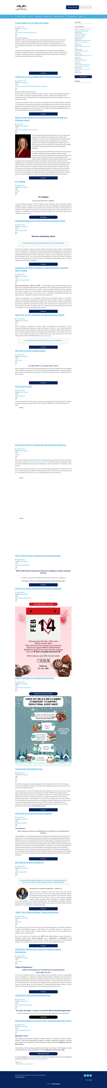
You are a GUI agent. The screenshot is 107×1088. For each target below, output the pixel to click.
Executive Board (19, 872)
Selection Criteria (28, 243)
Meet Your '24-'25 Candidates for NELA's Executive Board (39, 315)
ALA (16, 32)
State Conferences (42, 86)
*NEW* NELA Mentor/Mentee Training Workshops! (36, 912)
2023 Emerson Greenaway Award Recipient (33, 813)
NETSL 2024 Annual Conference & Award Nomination (38, 556)
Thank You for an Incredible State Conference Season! (38, 77)
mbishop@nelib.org (46, 335)
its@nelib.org (32, 472)
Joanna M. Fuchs (21, 80)
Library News (33, 32)
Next (27, 1064)
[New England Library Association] (21, 11)
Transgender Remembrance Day (28, 769)
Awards (17, 129)
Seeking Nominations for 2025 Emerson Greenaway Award (40, 221)
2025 (35, 129)
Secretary (59, 340)
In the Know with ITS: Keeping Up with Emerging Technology (40, 445)
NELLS (17, 360)
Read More (43, 73)
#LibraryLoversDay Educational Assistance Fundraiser (38, 588)
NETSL (21, 565)
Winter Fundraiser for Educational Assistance (34, 678)
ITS (16, 454)
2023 (23, 396)
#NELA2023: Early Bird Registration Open (32, 995)
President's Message (23, 32)
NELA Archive (24, 28)
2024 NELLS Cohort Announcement (30, 351)
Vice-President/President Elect (34, 340)
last (31, 1064)
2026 (35, 86)
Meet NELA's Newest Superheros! (29, 862)
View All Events (83, 76)
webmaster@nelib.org (20, 1077)
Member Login (71, 7)
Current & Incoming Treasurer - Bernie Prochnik (50, 882)
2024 (20, 360)
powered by (49, 1083)
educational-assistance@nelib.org (38, 1059)
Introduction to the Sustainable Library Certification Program (83, 42)
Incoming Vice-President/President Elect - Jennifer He (36, 880)
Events (17, 565)
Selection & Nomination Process (44, 243)
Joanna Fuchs (21, 27)
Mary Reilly (20, 124)
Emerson (21, 129)
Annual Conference (29, 129)
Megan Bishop (21, 185)
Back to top (88, 1080)
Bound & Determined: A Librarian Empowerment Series (80, 36)
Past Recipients (59, 243)
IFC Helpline (20, 181)
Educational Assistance (21, 598)
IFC (16, 191)
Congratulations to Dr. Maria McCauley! (32, 23)
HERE (59, 986)
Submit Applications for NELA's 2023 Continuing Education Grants (43, 1021)
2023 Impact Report (23, 386)
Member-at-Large (49, 340)
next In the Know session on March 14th (38, 462)
